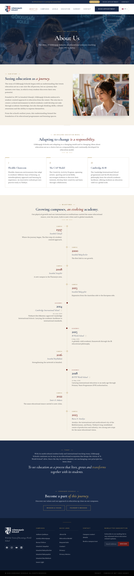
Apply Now (94, 2)
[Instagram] (12, 547)
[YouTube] (16, 547)
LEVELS (55, 9)
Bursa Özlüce (41, 542)
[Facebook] (7, 547)
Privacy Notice (64, 554)
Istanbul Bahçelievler (44, 550)
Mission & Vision (54, 508)
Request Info (64, 542)
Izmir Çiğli (40, 562)
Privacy (62, 550)
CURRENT (77, 9)
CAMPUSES (45, 9)
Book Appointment (111, 2)
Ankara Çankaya (42, 534)
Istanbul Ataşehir (42, 546)
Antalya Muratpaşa (43, 538)
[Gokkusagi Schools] (13, 9)
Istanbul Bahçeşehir (43, 554)
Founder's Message (78, 508)
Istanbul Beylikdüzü (43, 558)
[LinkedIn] (21, 547)
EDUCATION (65, 9)
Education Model (65, 538)
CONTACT (125, 2)
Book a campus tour (90, 541)
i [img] (89, 377)
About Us (62, 534)
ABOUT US (33, 9)
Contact (62, 546)
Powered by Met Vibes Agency (116, 573)
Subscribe (123, 544)
